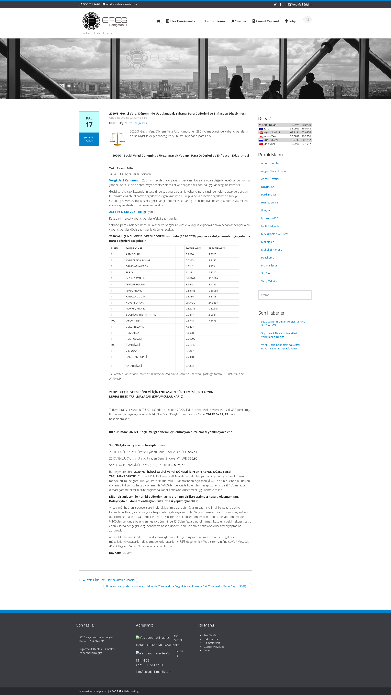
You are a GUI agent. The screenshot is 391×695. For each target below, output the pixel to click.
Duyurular (267, 187)
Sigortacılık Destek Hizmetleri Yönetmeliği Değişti (279, 335)
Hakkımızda (268, 194)
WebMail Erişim (301, 4)
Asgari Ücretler (270, 179)
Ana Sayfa (210, 635)
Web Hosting (131, 691)
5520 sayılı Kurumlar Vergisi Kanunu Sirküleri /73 (283, 323)
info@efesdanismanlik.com (121, 4)
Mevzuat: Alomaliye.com (93, 691)
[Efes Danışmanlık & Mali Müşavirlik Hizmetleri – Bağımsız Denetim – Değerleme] (106, 20)
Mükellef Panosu (271, 249)
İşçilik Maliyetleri (271, 226)
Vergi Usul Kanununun (125, 180)
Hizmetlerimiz (269, 202)
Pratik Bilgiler (269, 265)
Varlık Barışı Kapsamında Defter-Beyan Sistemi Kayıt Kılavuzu (281, 346)
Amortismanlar (270, 163)
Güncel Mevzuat (214, 647)
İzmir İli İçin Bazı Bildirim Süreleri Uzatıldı (108, 580)
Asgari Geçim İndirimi (274, 171)
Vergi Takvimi (269, 281)
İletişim (265, 210)
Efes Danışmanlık (137, 123)
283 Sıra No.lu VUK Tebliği (127, 212)
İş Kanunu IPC (269, 218)
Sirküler (266, 273)
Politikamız (268, 257)
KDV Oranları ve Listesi (275, 234)
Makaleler (267, 242)
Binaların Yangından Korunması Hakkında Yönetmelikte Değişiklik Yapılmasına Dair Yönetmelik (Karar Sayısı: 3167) (177, 586)
